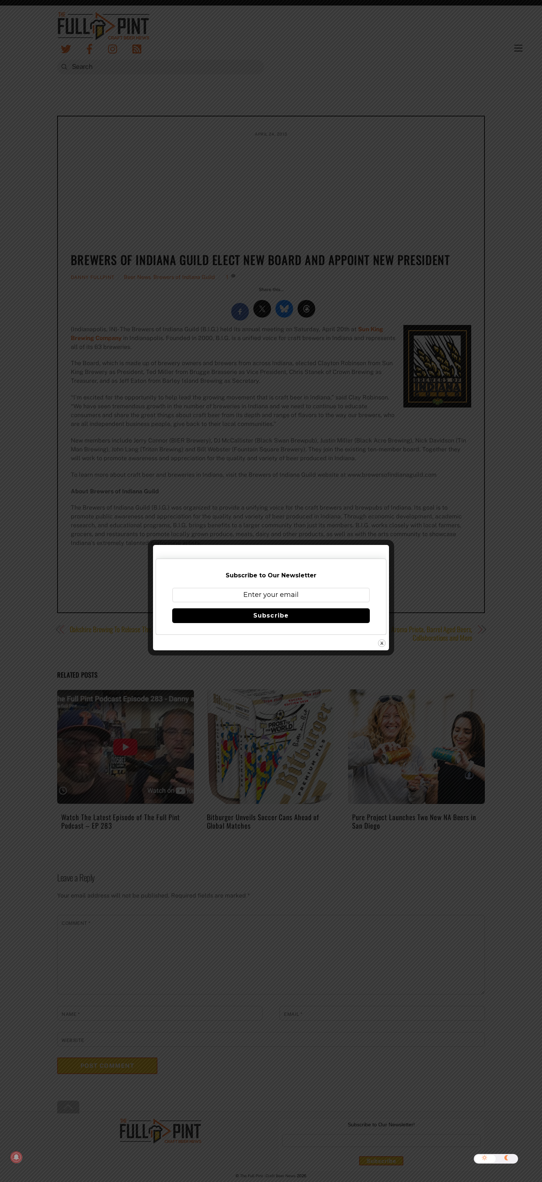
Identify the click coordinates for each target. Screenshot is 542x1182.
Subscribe (270, 615)
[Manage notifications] (16, 1157)
